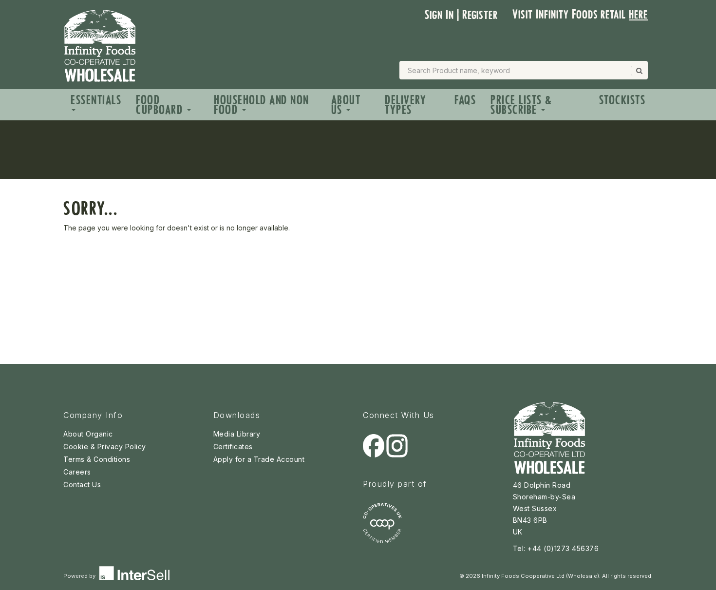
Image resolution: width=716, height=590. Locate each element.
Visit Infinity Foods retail (580, 14)
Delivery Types (405, 105)
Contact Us (82, 484)
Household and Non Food (261, 105)
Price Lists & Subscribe (521, 105)
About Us (346, 105)
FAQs (465, 100)
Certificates (233, 446)
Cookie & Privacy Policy (104, 446)
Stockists (622, 100)
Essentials (96, 100)
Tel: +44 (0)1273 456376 (556, 548)
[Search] (638, 71)
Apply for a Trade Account (259, 459)
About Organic (88, 434)
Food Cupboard (161, 105)
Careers (77, 472)
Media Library (237, 434)
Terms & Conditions (96, 459)
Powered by (80, 575)
